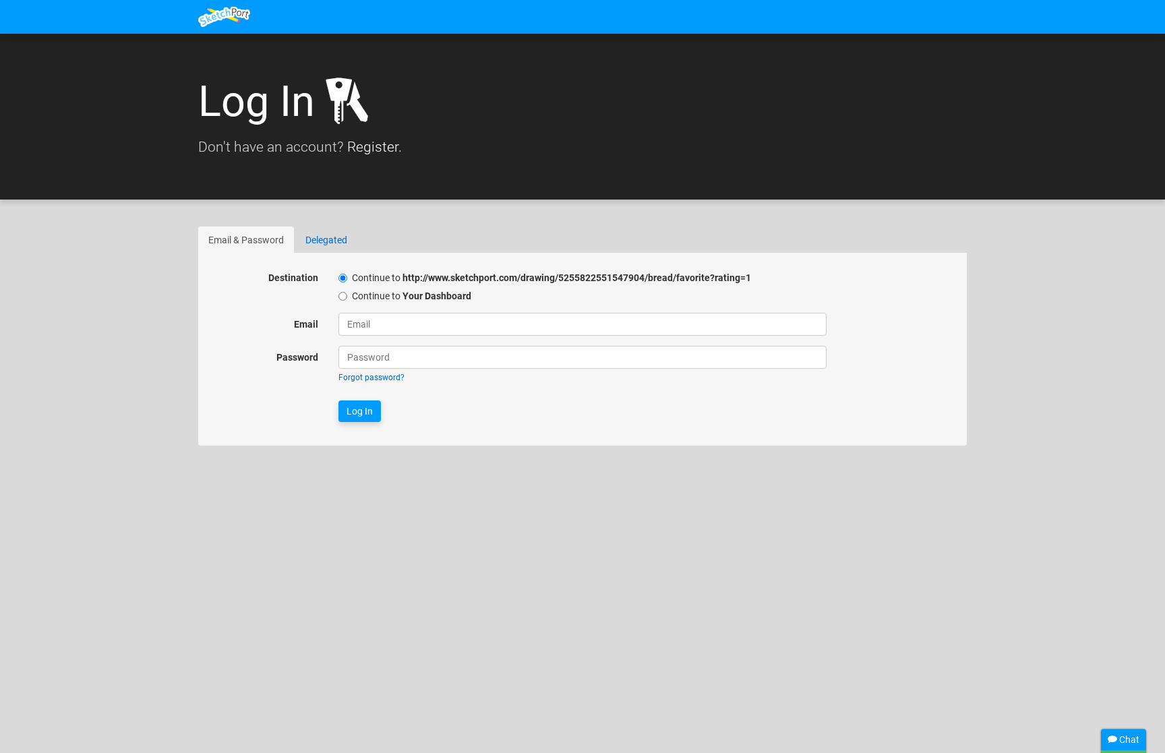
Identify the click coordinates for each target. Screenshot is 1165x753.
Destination (293, 277)
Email (306, 324)
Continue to (551, 277)
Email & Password (246, 240)
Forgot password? (371, 377)
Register (372, 147)
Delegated (326, 240)
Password (297, 357)
